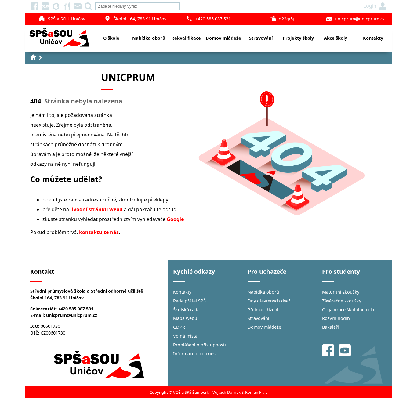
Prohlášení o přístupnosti (199, 345)
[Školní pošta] (78, 6)
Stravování (261, 38)
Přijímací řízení (263, 310)
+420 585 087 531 (213, 19)
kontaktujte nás (99, 232)
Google (175, 219)
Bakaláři (330, 327)
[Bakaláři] (56, 6)
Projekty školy (298, 38)
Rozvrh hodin (336, 318)
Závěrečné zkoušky (341, 301)
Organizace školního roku (349, 310)
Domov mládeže (223, 38)
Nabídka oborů (148, 38)
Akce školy (335, 38)
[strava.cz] (67, 6)
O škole (111, 38)
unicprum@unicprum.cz (360, 19)
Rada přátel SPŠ (189, 301)
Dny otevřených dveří (270, 301)
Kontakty (373, 38)
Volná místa (185, 336)
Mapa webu (185, 318)
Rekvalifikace (186, 38)
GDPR (179, 327)
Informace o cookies (194, 353)
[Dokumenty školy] (45, 6)
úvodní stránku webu (96, 209)
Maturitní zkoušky (340, 292)
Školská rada (186, 310)
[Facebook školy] (35, 6)
